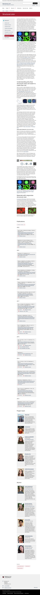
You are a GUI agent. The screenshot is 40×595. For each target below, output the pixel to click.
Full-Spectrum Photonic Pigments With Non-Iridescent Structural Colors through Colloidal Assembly (25, 391)
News (3, 8)
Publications (19, 8)
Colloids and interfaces (8, 28)
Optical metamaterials (8, 33)
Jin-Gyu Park (28, 91)
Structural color (7, 35)
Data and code (25, 8)
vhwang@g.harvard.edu (28, 548)
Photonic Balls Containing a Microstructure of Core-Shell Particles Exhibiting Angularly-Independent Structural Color (26, 382)
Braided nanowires (8, 24)
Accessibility (4, 593)
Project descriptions (20, 568)
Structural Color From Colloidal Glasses (24, 353)
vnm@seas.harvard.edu (7, 587)
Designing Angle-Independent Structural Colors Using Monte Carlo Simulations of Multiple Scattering (25, 264)
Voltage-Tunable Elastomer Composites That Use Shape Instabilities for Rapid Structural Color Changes (26, 233)
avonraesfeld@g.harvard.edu (29, 439)
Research (12, 8)
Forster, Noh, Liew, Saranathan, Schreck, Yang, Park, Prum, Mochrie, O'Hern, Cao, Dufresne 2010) (26, 63)
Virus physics (7, 37)
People (7, 8)
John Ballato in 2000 (26, 57)
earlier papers (26, 151)
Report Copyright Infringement (18, 593)
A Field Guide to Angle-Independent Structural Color (26, 254)
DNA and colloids (8, 30)
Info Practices (27, 593)
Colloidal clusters (7, 26)
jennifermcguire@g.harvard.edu (29, 506)
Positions (33, 5)
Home (3, 10)
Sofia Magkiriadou (22, 91)
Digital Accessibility (10, 593)
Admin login (36, 587)
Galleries (30, 8)
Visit (37, 5)
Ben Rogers (24, 199)
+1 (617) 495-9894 (6, 585)
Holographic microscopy (9, 32)
